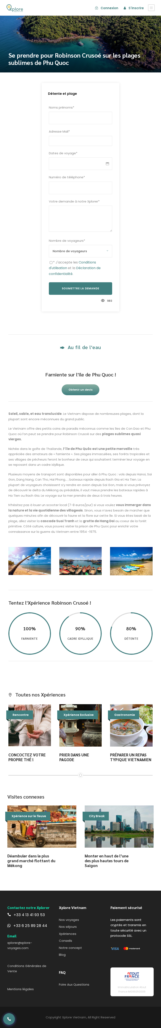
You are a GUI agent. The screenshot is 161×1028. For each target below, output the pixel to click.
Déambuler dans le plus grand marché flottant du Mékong (31, 860)
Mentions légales (20, 989)
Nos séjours (68, 926)
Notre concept (70, 948)
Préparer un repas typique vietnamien (130, 757)
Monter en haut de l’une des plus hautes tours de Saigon (107, 860)
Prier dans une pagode (74, 757)
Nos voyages (69, 920)
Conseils (65, 940)
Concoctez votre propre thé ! (27, 757)
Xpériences (67, 934)
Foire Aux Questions (74, 984)
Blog (62, 954)
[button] (9, 1019)
